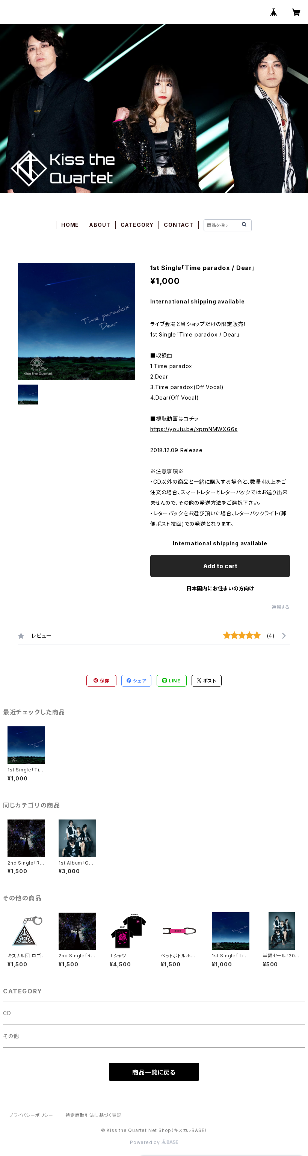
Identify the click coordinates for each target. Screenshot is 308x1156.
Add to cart (220, 566)
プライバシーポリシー (31, 1115)
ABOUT (99, 225)
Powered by (146, 1142)
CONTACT (178, 225)
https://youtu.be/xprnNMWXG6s (193, 429)
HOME (70, 225)
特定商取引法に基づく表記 (93, 1115)
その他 (11, 1036)
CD (7, 1013)
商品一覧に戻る (154, 1072)
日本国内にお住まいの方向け (220, 588)
